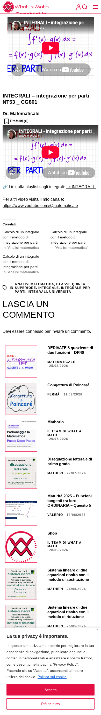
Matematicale (61, 362)
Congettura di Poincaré (68, 385)
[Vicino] (97, 630)
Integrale (48, 288)
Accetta (51, 690)
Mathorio (55, 422)
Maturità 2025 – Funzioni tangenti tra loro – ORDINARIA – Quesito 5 (69, 501)
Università (60, 292)
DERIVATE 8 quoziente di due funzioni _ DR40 (70, 350)
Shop (52, 533)
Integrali (37, 292)
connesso (35, 331)
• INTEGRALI (81, 187)
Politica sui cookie (52, 677)
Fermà (53, 394)
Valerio (55, 515)
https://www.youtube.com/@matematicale (40, 205)
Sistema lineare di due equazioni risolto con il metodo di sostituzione (68, 575)
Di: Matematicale (21, 113)
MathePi (55, 473)
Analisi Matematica (34, 284)
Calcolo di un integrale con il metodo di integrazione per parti (21, 237)
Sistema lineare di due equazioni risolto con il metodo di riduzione (68, 612)
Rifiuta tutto (50, 704)
